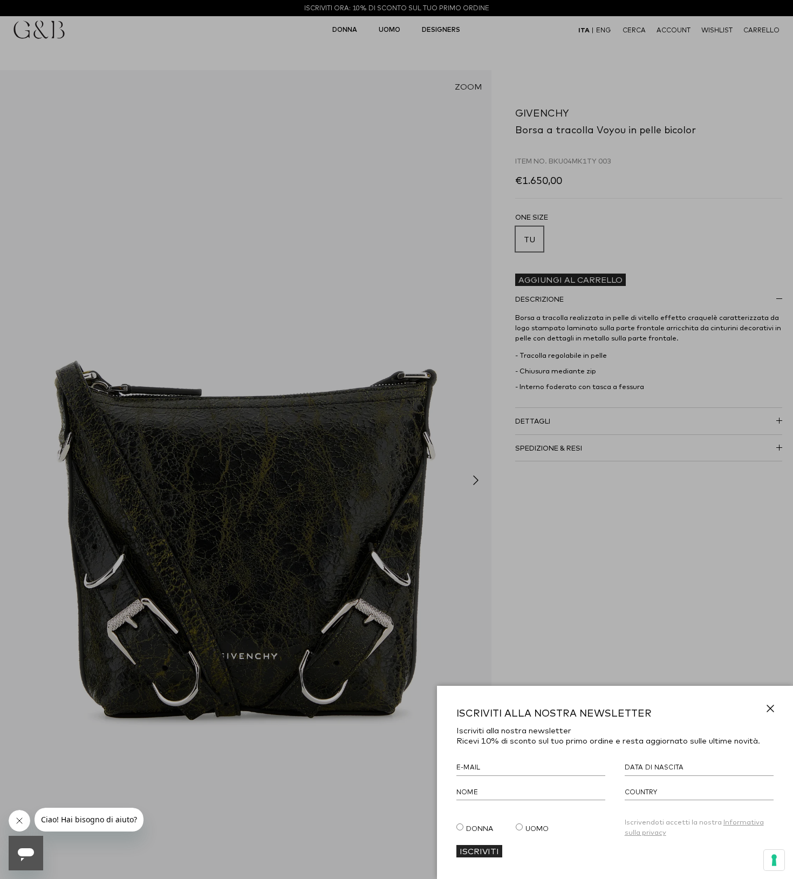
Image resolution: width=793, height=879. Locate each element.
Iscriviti (479, 851)
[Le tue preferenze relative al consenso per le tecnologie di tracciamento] (774, 860)
